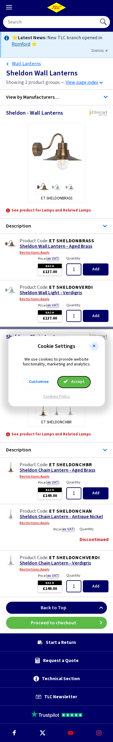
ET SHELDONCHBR (70, 464)
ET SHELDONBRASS (71, 240)
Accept (77, 382)
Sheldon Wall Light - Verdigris (51, 293)
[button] (94, 346)
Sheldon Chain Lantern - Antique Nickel (61, 517)
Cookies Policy (56, 396)
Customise (39, 382)
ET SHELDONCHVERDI (74, 557)
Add (95, 269)
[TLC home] (57, 8)
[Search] (104, 22)
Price (48, 258)
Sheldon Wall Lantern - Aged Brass (56, 246)
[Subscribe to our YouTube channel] (71, 733)
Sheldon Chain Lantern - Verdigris (55, 563)
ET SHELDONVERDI (71, 287)
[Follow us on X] (42, 733)
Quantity (73, 258)
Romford (21, 44)
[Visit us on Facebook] (14, 733)
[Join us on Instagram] (99, 733)
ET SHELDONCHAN (70, 511)
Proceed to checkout (53, 622)
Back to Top (53, 607)
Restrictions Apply (34, 253)
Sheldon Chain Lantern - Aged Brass (57, 470)
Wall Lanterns (26, 63)
